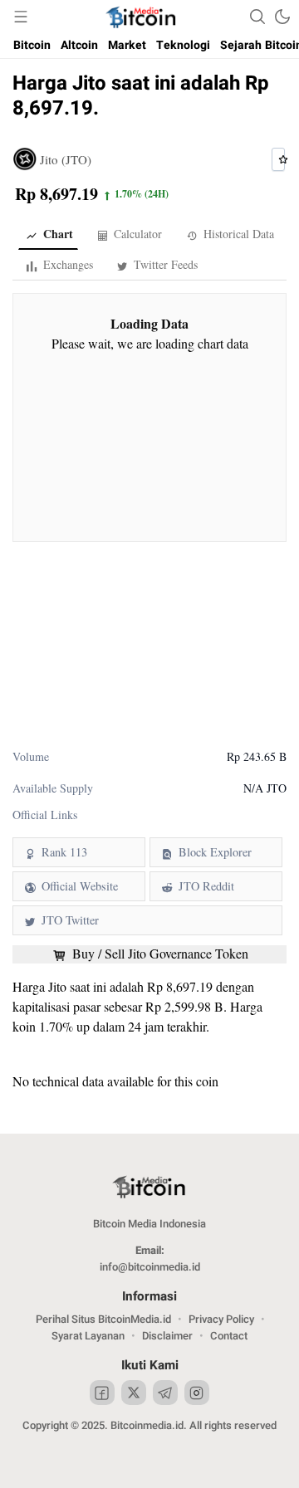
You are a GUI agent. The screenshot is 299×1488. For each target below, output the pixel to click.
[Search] (257, 16)
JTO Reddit (206, 886)
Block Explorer (215, 852)
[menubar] (20, 16)
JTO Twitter (70, 920)
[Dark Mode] (282, 16)
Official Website (80, 886)
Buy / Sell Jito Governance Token (158, 953)
